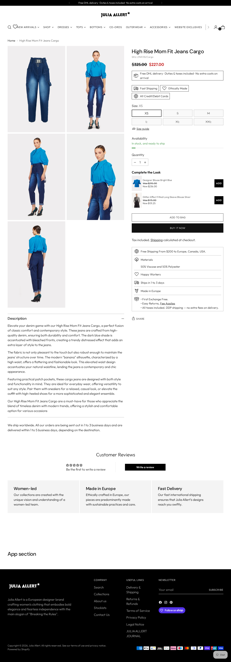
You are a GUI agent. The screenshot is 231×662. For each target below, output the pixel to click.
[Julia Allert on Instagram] (166, 602)
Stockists (100, 608)
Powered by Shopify (19, 649)
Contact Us (102, 615)
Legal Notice (135, 624)
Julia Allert (34, 645)
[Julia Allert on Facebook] (161, 602)
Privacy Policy (136, 617)
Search (99, 587)
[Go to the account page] (214, 27)
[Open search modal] (9, 27)
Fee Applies (167, 303)
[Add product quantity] (145, 162)
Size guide (142, 128)
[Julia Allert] (115, 14)
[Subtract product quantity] (135, 162)
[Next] (161, 3)
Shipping (157, 240)
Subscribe (216, 589)
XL (178, 121)
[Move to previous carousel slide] (213, 533)
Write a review (145, 467)
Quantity (138, 155)
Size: (137, 106)
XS (146, 113)
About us (100, 601)
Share (140, 318)
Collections (101, 594)
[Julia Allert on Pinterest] (171, 602)
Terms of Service (138, 611)
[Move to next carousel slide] (220, 533)
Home (11, 40)
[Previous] (69, 3)
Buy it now (177, 228)
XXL (208, 121)
